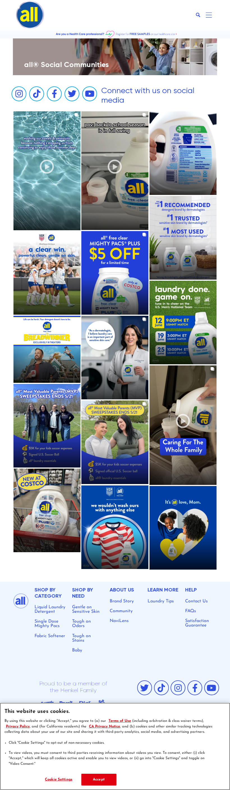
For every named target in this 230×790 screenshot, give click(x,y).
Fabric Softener (49, 636)
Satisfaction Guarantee (197, 623)
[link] (47, 171)
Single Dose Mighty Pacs (47, 623)
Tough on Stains (81, 638)
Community (121, 611)
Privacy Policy (18, 726)
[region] (115, 746)
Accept (99, 779)
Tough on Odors (81, 623)
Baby (77, 650)
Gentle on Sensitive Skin (86, 609)
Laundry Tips (161, 601)
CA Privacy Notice (104, 726)
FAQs (190, 611)
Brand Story (122, 601)
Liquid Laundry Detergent (49, 609)
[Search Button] (198, 15)
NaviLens (119, 621)
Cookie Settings (58, 779)
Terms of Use (120, 721)
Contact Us (196, 601)
